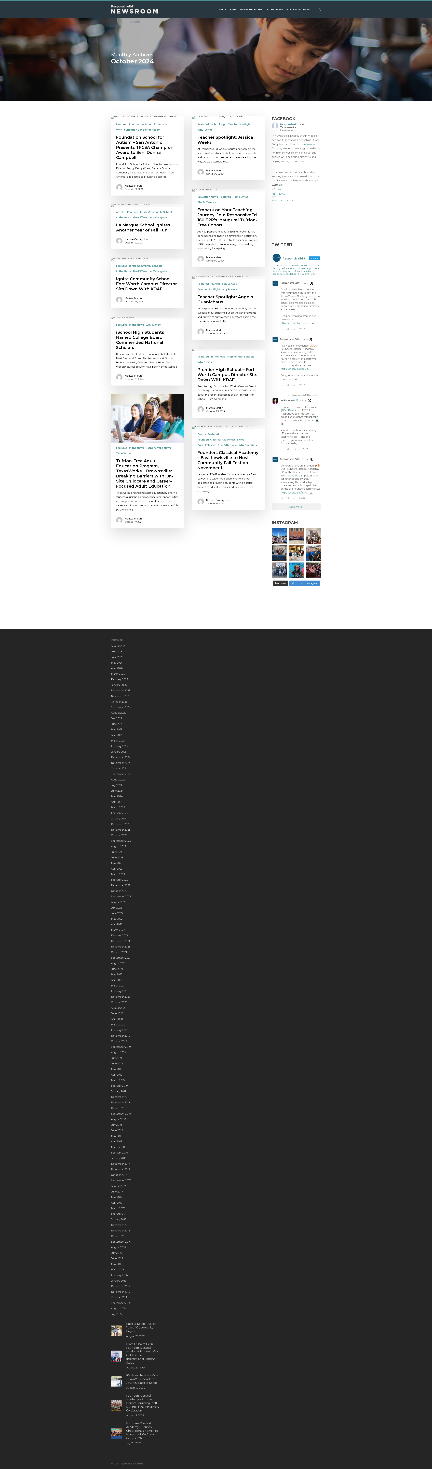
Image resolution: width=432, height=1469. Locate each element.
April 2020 (117, 1019)
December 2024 (120, 757)
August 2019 (118, 1052)
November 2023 (120, 829)
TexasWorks (123, 453)
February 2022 (119, 935)
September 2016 (121, 1241)
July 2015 (116, 1314)
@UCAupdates (289, 475)
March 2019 (118, 1080)
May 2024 (117, 796)
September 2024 (121, 774)
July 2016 (116, 1252)
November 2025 (120, 696)
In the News (123, 217)
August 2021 (118, 963)
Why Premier (230, 289)
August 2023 (118, 846)
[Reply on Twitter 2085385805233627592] (283, 449)
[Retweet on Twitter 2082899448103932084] (289, 498)
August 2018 (118, 1119)
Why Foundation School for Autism (138, 129)
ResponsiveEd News (158, 447)
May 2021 (116, 974)
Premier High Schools (224, 283)
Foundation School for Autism (148, 124)
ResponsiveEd (289, 124)
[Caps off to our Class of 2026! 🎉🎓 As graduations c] (296, 536)
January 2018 (119, 1158)
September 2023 (121, 840)
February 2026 (119, 679)
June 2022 (117, 913)
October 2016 (119, 1236)
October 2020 (119, 1002)
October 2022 (119, 891)
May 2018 (117, 1135)
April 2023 (117, 868)
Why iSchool (205, 129)
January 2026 (119, 685)
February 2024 (119, 813)
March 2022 (118, 929)
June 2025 (117, 723)
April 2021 (116, 980)
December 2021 (120, 941)
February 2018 (119, 1152)
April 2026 (117, 668)
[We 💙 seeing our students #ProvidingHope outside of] (279, 570)
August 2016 (118, 1247)
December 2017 (120, 1163)
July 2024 (116, 785)
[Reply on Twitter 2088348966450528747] (283, 329)
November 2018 (120, 1102)
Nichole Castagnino (136, 239)
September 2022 (121, 896)
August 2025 (118, 712)
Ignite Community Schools (156, 212)
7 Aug (305, 339)
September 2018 (121, 1113)
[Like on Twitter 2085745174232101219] (295, 385)
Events (201, 434)
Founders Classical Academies (216, 439)
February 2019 (119, 1085)
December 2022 (120, 885)
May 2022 (117, 918)
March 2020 (118, 1024)
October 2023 (119, 835)
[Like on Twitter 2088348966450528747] (295, 329)
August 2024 (118, 779)
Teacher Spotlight (239, 124)
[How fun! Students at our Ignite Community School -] (296, 553)
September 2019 (121, 1046)
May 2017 (116, 1197)
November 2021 (120, 946)
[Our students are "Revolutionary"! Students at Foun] (313, 536)
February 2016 (119, 1275)
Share (294, 200)
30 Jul (305, 459)
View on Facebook (280, 200)
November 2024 (120, 762)
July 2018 (116, 1124)
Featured (121, 124)
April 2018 (117, 1141)
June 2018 (117, 1130)
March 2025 (118, 740)
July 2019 (116, 1058)
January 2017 (118, 1219)
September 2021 (121, 957)
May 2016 (116, 1264)
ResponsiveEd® (290, 282)
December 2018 (120, 1097)
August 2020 (118, 1007)
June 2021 (117, 968)
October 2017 (119, 1174)
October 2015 (119, 1297)
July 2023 (116, 852)
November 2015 (120, 1291)
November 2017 (120, 1169)
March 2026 (118, 673)
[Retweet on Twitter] (289, 394)
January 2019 (118, 1091)
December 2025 (120, 690)
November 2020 (121, 996)
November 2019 (120, 1035)
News (240, 439)
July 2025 (116, 718)
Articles (121, 212)
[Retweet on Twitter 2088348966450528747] (289, 329)
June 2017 (117, 1191)
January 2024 (119, 818)
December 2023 (120, 824)
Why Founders (247, 445)
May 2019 (116, 1069)
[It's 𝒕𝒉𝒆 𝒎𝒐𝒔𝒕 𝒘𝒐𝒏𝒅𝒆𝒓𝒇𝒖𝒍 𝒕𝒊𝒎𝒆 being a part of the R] (313, 570)
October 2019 (119, 1041)
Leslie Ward (287, 400)
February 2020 (119, 1030)
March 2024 (118, 807)
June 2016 (117, 1258)
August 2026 (118, 646)
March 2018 (118, 1147)
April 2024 (117, 801)
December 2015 (120, 1286)
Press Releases (206, 445)
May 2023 (117, 863)
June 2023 (117, 857)
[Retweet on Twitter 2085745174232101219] (289, 385)
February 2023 (119, 879)
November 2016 (120, 1230)
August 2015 (118, 1308)
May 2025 (116, 729)
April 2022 (117, 924)
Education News (207, 196)
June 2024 (117, 790)
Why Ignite (160, 217)
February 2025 (119, 746)
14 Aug (305, 283)
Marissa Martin (133, 185)
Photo (281, 194)
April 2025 (116, 735)
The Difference (206, 202)
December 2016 (120, 1225)
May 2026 (117, 662)
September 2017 (121, 1180)
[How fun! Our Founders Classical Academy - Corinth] (279, 536)
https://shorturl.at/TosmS (295, 323)
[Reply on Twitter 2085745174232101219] (283, 385)
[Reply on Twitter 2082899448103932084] (283, 498)
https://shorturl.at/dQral (294, 492)
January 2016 (118, 1280)
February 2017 (119, 1213)
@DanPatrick (288, 410)
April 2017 (116, 1202)
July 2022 (116, 907)
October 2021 (119, 952)
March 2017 (118, 1208)
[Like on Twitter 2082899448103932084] (295, 498)
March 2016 (118, 1269)
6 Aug (303, 400)
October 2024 (119, 768)
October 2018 (119, 1108)
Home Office (240, 196)
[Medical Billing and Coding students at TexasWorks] (313, 553)
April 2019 (116, 1074)
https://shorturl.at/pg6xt (294, 368)
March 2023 (118, 874)
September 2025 (121, 707)
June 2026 (117, 657)
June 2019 (117, 1063)
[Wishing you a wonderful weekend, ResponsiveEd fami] (279, 553)
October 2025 (119, 701)
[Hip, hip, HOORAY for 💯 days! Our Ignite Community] (296, 570)
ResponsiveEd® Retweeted (305, 395)
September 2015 (120, 1303)
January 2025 (118, 751)
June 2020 (117, 1013)
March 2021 (118, 985)
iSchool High (218, 124)
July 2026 (116, 651)
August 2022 (118, 902)
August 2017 (118, 1186)
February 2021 (119, 991)
